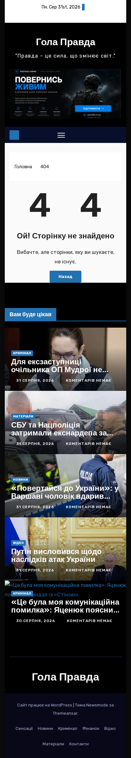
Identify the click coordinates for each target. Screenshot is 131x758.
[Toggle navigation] (61, 135)
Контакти (79, 744)
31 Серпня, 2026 (35, 380)
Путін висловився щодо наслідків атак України (56, 555)
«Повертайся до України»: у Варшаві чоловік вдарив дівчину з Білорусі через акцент (65, 499)
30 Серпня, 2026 (36, 621)
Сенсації (24, 728)
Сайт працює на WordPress (45, 705)
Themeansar (65, 713)
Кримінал (22, 353)
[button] (105, 134)
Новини (20, 480)
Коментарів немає (88, 380)
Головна (23, 166)
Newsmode (97, 705)
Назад (65, 276)
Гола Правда (65, 42)
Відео (18, 543)
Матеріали (23, 416)
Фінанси (90, 728)
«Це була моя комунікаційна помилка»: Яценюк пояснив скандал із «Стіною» (65, 609)
